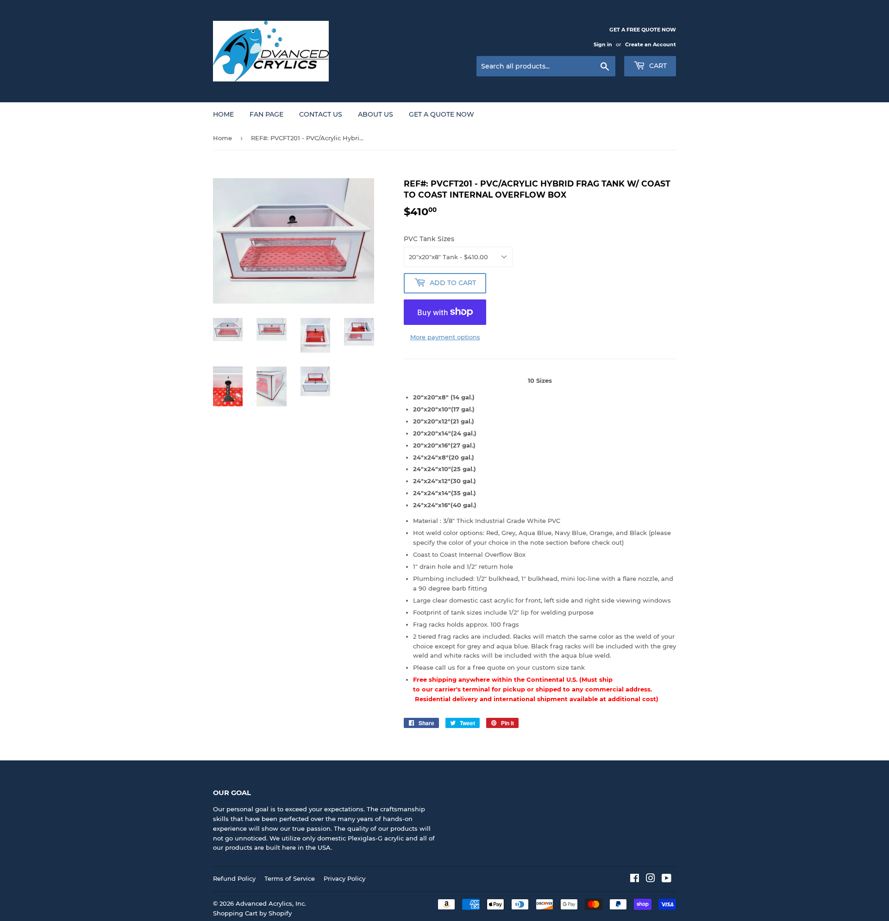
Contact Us (320, 114)
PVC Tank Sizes (429, 239)
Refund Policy (234, 878)
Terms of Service (289, 878)
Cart (657, 66)
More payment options (445, 337)
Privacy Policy (344, 878)
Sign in (603, 44)
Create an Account (650, 44)
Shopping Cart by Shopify (252, 913)
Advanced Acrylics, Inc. (271, 903)
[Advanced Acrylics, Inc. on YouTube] (666, 879)
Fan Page (266, 114)
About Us (375, 114)
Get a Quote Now (441, 114)
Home (223, 114)
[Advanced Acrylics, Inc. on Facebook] (634, 879)
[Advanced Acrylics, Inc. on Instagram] (650, 879)
